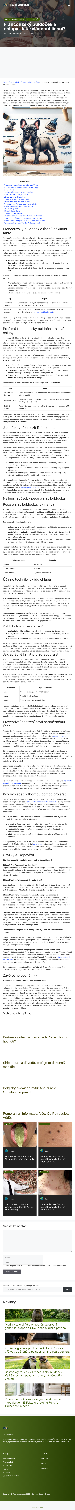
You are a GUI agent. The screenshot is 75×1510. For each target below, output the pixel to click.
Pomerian (6, 1472)
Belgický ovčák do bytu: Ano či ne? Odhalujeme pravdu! (25, 221)
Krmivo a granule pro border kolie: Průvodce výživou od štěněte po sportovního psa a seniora (37, 1349)
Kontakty (44, 1468)
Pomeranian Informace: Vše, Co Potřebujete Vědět (22, 223)
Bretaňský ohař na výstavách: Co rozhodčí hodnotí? (23, 216)
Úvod (5, 82)
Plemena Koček (9, 1458)
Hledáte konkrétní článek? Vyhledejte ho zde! (21, 1286)
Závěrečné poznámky (12, 211)
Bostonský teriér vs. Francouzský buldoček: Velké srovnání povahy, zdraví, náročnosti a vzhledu (34, 1375)
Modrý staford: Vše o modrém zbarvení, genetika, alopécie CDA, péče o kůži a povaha (35, 1326)
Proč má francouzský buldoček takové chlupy (21, 187)
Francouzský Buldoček (30, 82)
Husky (5, 1469)
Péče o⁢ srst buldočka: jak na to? (16, 195)
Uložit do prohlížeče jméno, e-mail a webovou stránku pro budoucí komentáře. (35, 1266)
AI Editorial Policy (37, 1507)
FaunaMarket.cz (19, 4)
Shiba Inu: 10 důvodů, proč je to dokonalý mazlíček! (23, 218)
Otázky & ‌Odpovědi (11, 209)
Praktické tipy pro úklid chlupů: (17, 199)
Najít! (68, 1289)
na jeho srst (37, 844)
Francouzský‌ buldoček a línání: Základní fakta (21, 185)
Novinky (44, 1458)
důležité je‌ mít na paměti (30, 487)
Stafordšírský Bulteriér (11, 1476)
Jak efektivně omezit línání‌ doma (16, 190)
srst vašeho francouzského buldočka (41, 802)
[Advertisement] (37, 61)
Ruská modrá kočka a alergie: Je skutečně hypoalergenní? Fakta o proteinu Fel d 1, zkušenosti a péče (33, 1402)
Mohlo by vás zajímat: (14, 213)
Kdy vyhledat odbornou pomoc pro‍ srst (18, 206)
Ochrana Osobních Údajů (41, 1494)
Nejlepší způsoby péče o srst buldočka (18, 192)
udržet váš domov (60, 736)
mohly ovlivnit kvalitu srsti (43, 312)
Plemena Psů (14, 82)
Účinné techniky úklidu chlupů (15, 197)
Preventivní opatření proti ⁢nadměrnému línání (20, 204)
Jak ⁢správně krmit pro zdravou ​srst (17, 202)
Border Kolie (7, 1465)
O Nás (43, 1463)
